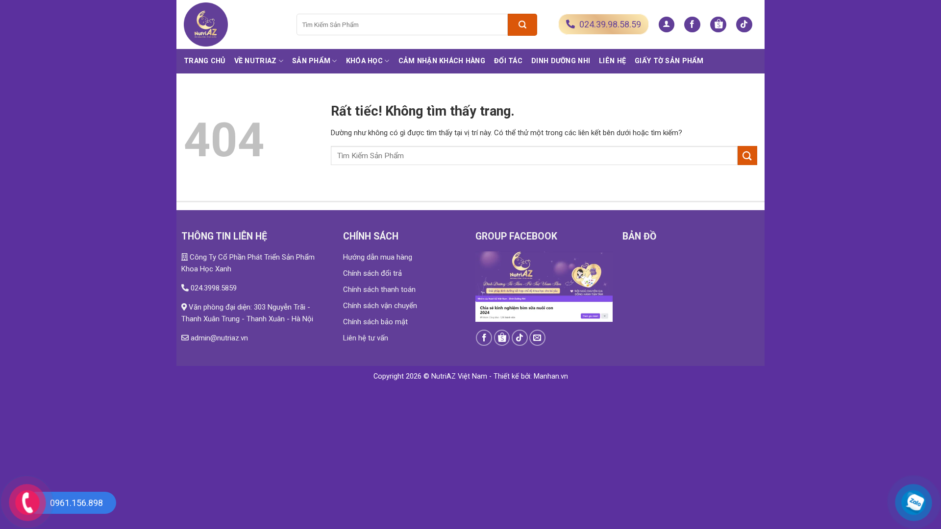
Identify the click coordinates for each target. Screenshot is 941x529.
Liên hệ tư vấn (365, 338)
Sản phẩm (311, 61)
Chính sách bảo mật (375, 321)
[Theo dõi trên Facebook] (692, 25)
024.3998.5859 (213, 288)
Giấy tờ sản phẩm (669, 61)
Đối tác (508, 61)
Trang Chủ (204, 61)
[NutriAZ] (233, 24)
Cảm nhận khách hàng (441, 61)
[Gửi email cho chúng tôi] (537, 338)
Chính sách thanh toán (379, 289)
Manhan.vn (551, 376)
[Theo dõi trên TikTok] (744, 25)
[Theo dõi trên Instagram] (718, 25)
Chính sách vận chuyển (380, 305)
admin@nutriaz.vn (218, 338)
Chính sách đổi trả (372, 273)
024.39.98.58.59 (609, 24)
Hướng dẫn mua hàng (377, 257)
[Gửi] (522, 25)
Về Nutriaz (255, 61)
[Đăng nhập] (666, 25)
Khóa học (364, 61)
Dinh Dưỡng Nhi (560, 61)
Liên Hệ (612, 61)
